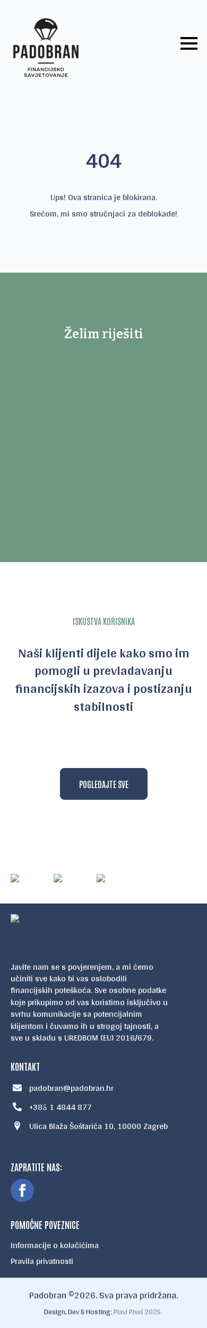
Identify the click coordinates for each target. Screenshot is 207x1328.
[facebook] (22, 1190)
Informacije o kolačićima (55, 1245)
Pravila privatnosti (42, 1261)
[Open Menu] (188, 43)
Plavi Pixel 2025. (138, 1311)
